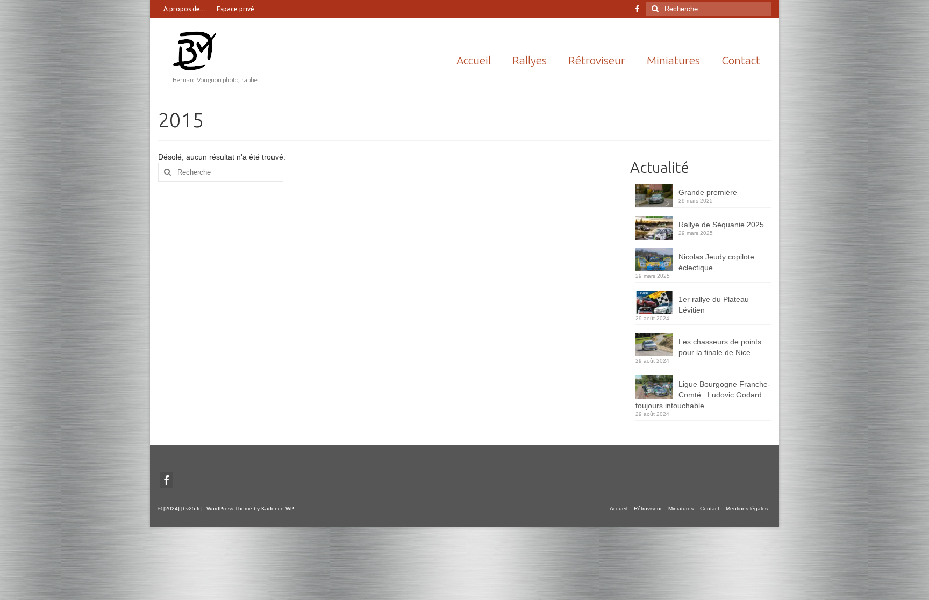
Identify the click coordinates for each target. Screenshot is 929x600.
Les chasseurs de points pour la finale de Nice (719, 347)
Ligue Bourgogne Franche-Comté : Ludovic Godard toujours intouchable (702, 395)
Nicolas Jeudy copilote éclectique (716, 262)
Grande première (707, 192)
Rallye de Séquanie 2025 (721, 224)
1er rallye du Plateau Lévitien (713, 304)
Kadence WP (277, 508)
